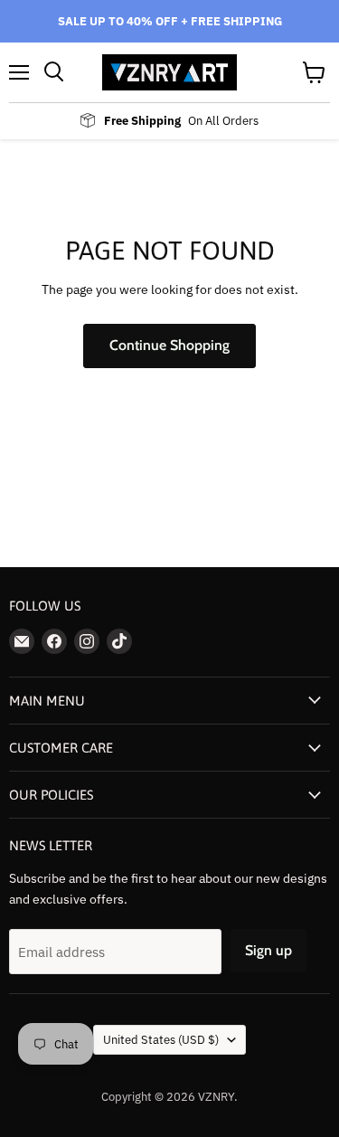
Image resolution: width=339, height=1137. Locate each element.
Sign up (268, 950)
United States (161, 1039)
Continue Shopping (169, 345)
